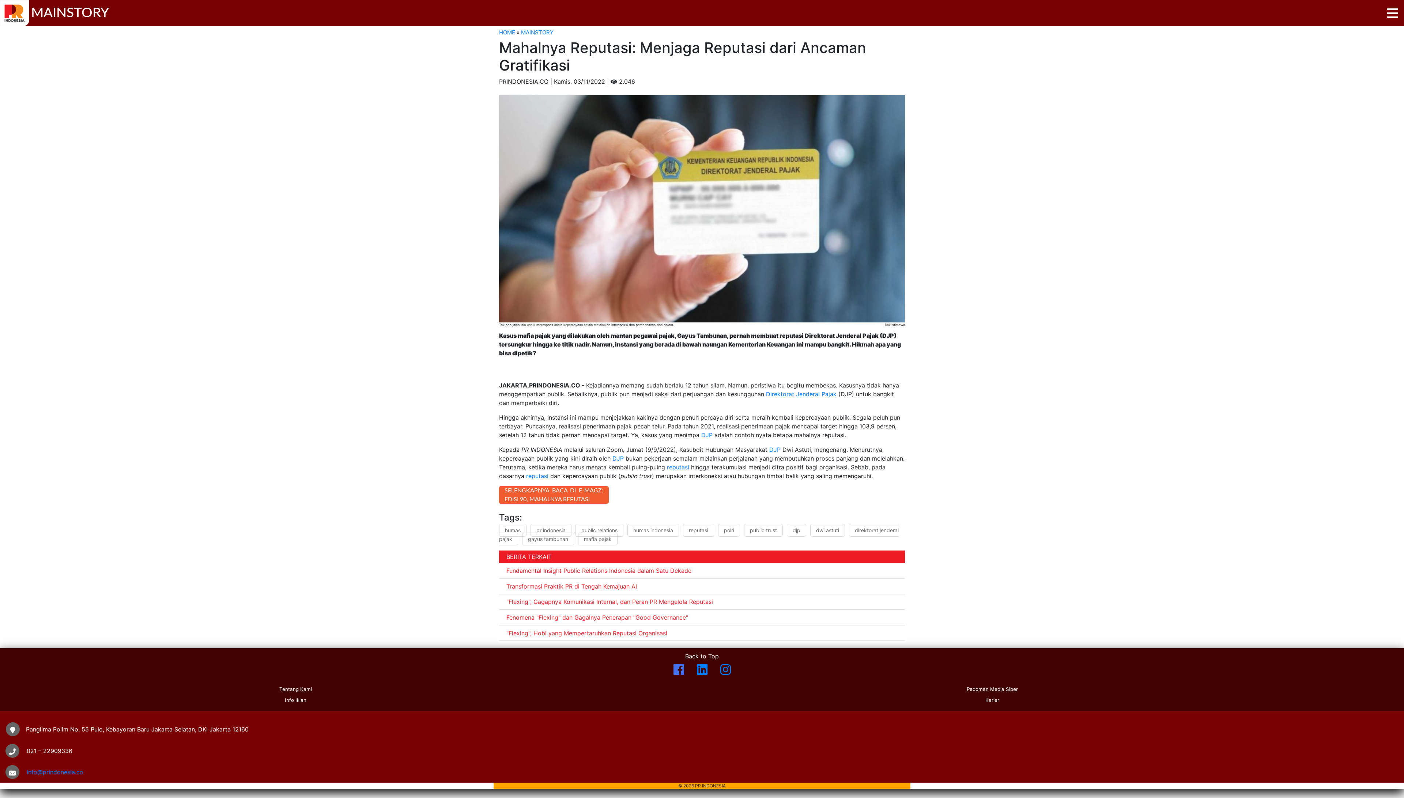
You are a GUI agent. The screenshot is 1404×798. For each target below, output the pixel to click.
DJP (707, 435)
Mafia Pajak (598, 539)
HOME (507, 32)
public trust (763, 530)
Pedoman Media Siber (992, 689)
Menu (1392, 13)
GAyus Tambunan (548, 539)
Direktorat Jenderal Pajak (801, 394)
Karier (992, 700)
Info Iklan (295, 700)
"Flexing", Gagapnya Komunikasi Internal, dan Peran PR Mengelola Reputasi (609, 601)
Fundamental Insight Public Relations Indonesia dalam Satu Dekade (598, 570)
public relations (599, 530)
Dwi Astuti (827, 530)
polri (729, 530)
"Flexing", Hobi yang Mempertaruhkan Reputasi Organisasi (586, 633)
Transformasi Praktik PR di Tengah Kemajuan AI (571, 586)
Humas (513, 530)
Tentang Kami (295, 689)
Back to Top (702, 656)
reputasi (678, 467)
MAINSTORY (537, 32)
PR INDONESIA (551, 530)
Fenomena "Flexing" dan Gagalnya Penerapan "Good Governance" (597, 617)
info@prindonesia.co (55, 772)
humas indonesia (653, 530)
